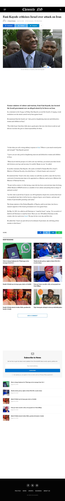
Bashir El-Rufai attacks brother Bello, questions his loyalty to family (16, 308)
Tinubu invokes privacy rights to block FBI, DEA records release (47, 262)
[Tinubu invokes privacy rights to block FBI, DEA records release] (48, 251)
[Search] (60, 9)
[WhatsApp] (4, 83)
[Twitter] (4, 79)
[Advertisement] (34, 87)
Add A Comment (32, 315)
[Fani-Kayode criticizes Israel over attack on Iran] (32, 48)
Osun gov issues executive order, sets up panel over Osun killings (47, 285)
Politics (18, 490)
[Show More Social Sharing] (41, 25)
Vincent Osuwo (11, 21)
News (24, 490)
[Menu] (5, 9)
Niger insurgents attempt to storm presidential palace (48, 307)
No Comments (30, 21)
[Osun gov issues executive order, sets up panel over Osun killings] (48, 274)
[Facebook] (4, 75)
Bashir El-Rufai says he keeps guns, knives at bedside (17, 284)
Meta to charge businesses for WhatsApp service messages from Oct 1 (16, 262)
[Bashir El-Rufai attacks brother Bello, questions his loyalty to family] (17, 297)
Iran (39, 147)
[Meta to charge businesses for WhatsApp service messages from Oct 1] (17, 251)
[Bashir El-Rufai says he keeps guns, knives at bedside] (17, 274)
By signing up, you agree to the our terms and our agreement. (33, 374)
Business (38, 490)
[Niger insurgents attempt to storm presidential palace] (48, 297)
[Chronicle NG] (32, 9)
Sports (31, 490)
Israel (26, 216)
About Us (47, 490)
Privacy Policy (43, 374)
